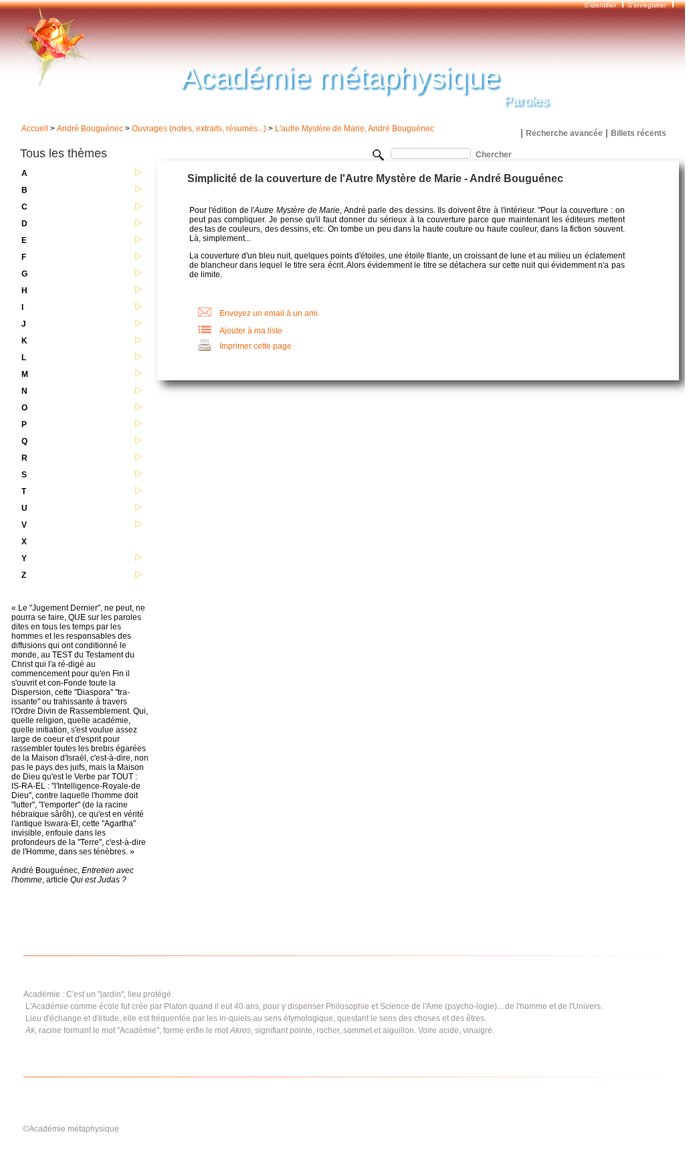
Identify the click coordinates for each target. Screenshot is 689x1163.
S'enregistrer (646, 5)
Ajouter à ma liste (250, 330)
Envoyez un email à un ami (268, 313)
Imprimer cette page (255, 346)
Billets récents (638, 133)
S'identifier (601, 5)
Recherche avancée (564, 133)
